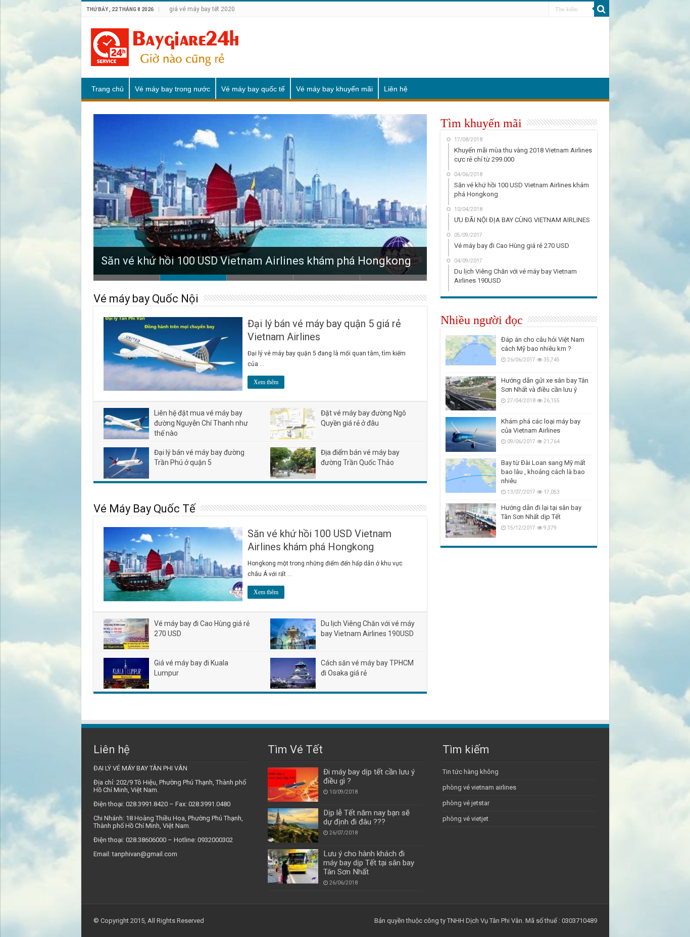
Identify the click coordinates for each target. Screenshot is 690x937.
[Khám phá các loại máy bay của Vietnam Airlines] (471, 434)
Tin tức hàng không (470, 771)
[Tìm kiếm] (601, 9)
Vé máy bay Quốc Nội (146, 298)
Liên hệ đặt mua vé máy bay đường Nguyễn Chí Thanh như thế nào (201, 423)
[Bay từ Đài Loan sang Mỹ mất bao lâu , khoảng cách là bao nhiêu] (471, 475)
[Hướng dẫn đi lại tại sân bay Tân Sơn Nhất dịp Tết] (471, 520)
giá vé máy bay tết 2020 (202, 9)
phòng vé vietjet (465, 818)
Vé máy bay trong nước (172, 89)
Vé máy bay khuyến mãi (334, 89)
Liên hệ (396, 89)
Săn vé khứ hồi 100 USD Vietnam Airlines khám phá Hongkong (256, 260)
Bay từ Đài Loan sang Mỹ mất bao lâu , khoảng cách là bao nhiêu (543, 472)
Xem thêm (266, 382)
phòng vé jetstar (465, 803)
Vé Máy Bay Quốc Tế (144, 508)
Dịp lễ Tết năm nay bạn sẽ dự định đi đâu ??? (366, 817)
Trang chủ (107, 89)
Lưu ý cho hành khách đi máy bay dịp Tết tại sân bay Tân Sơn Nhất (368, 862)
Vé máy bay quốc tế (253, 89)
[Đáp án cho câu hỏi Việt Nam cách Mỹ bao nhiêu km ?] (471, 352)
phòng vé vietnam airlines (479, 787)
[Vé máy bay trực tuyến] (164, 45)
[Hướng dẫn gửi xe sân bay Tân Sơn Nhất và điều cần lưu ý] (471, 393)
